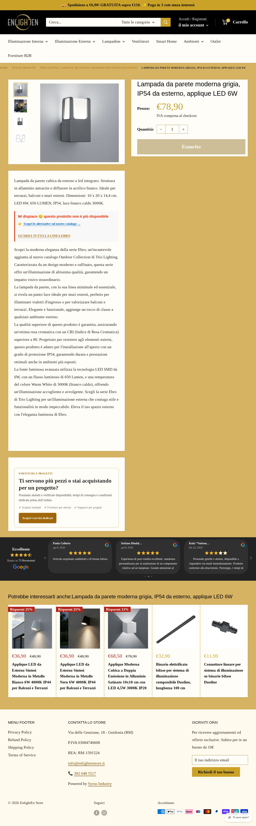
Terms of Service (22, 755)
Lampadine (111, 41)
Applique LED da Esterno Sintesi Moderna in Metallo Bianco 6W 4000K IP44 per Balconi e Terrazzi (31, 676)
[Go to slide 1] (145, 576)
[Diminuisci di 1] (161, 129)
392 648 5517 (85, 773)
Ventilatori (140, 41)
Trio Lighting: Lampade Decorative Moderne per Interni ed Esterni (88, 67)
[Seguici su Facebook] (96, 812)
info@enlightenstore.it (86, 763)
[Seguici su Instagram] (104, 812)
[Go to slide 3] (151, 576)
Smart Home (166, 41)
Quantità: (145, 129)
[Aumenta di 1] (183, 129)
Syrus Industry (100, 783)
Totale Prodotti (24, 67)
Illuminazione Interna (25, 41)
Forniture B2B (19, 55)
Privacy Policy (20, 732)
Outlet (216, 41)
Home (4, 67)
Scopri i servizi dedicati (37, 518)
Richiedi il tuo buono (216, 772)
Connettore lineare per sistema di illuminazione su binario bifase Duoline (223, 673)
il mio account (192, 25)
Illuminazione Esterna (73, 41)
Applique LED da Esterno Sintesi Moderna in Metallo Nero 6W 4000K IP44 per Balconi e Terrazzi (78, 676)
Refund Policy (19, 739)
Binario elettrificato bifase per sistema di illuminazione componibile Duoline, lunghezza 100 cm (173, 676)
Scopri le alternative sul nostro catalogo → (52, 223)
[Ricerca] (166, 22)
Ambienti (191, 41)
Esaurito (191, 147)
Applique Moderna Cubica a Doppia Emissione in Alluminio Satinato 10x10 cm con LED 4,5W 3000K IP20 (127, 676)
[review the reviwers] (107, 545)
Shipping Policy (21, 747)
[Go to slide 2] (148, 576)
